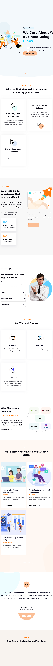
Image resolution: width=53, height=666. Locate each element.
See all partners (5, 429)
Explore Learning (7, 505)
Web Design (32, 494)
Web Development (7, 542)
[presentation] (24, 616)
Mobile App (5, 494)
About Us (33, 225)
